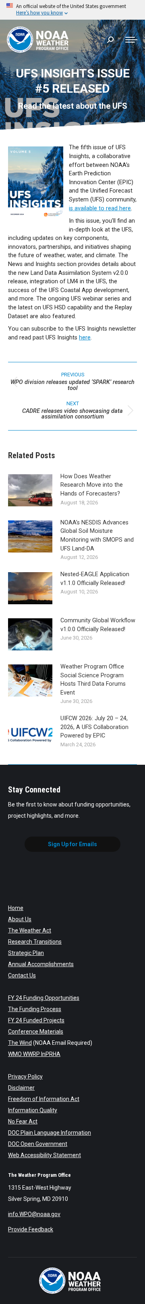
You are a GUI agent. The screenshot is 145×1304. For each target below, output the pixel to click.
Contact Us (22, 975)
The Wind (20, 1043)
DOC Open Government (37, 1144)
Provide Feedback (30, 1229)
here (85, 337)
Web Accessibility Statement (44, 1155)
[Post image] (30, 490)
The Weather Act (29, 930)
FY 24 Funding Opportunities (43, 998)
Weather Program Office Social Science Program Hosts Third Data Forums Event (93, 679)
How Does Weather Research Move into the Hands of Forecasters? (91, 485)
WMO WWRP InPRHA (34, 1054)
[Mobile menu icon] (131, 40)
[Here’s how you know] (72, 10)
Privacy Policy (25, 1076)
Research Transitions (35, 941)
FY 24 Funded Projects (36, 1020)
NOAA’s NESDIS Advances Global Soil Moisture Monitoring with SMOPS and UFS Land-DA (97, 535)
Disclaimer (21, 1088)
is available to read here (100, 208)
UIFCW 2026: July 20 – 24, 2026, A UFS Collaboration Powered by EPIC (94, 727)
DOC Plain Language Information (49, 1132)
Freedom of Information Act (43, 1099)
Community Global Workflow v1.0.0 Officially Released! (97, 625)
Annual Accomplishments (41, 964)
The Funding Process (34, 1009)
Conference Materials (35, 1031)
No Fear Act (22, 1121)
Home (15, 908)
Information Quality (32, 1110)
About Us (19, 919)
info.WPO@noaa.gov (34, 1214)
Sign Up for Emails (72, 844)
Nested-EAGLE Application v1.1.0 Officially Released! (94, 579)
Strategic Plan (26, 953)
